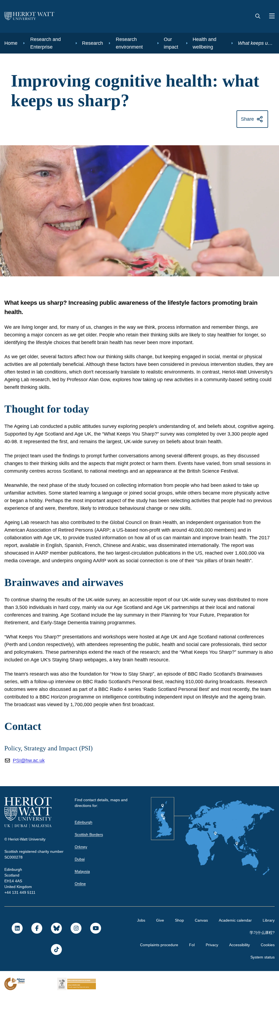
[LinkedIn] (16, 943)
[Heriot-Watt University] (29, 16)
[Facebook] (36, 943)
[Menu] (270, 16)
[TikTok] (56, 964)
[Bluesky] (56, 943)
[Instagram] (75, 943)
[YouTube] (95, 943)
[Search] (258, 16)
